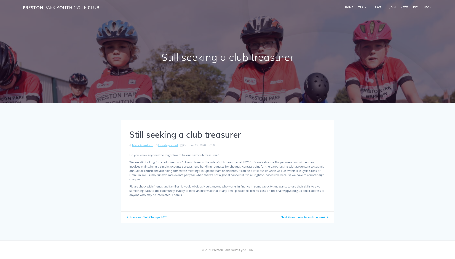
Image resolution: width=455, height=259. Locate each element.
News (404, 7)
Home (349, 7)
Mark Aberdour (142, 145)
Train (362, 7)
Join (393, 7)
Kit (415, 7)
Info (426, 7)
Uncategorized (168, 145)
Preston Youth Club (61, 7)
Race (378, 7)
